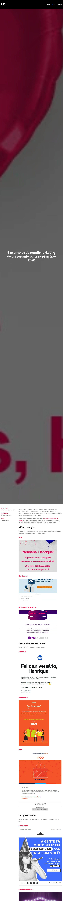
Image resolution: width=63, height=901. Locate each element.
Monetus (22, 651)
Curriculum (23, 576)
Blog (48, 4)
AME (20, 537)
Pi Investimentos (27, 607)
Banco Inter (23, 697)
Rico (20, 750)
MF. (3, 4)
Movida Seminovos (26, 890)
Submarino (23, 825)
